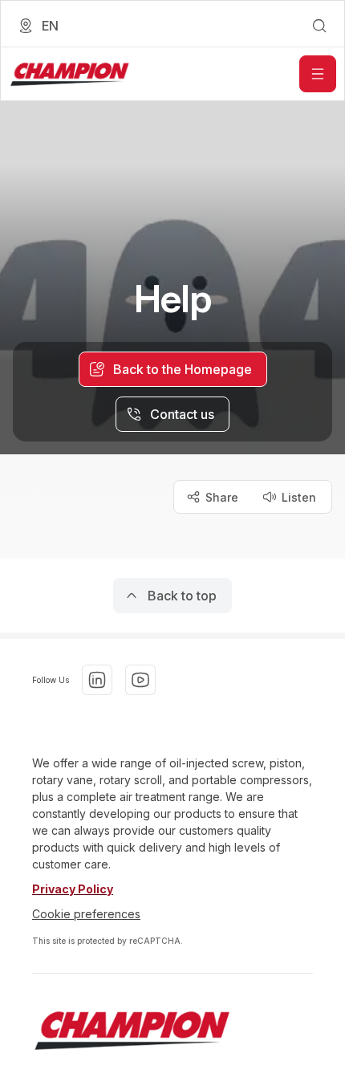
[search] (319, 25)
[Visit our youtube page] (140, 680)
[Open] (317, 73)
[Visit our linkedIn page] (97, 680)
